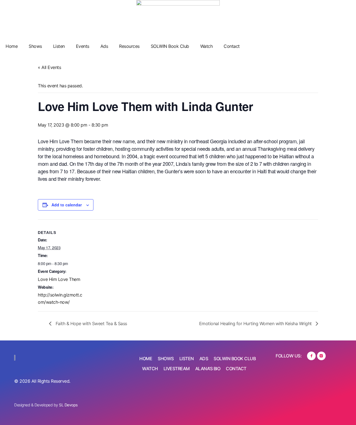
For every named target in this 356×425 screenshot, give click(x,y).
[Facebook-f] (311, 356)
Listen (59, 46)
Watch (206, 46)
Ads (104, 46)
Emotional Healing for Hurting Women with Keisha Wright (256, 323)
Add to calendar (66, 204)
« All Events (49, 67)
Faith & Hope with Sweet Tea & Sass (90, 323)
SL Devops (68, 404)
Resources (129, 46)
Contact (232, 46)
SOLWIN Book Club (170, 46)
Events (82, 46)
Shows (35, 46)
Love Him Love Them (59, 279)
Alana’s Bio (208, 368)
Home (12, 46)
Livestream (177, 368)
